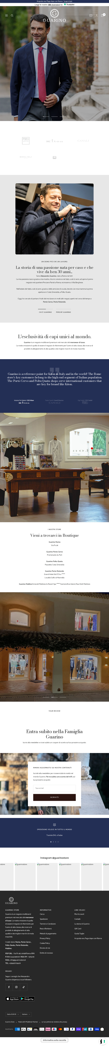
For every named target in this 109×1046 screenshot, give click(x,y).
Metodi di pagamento (48, 933)
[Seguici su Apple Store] (12, 1006)
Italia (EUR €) (11, 1014)
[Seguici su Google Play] (27, 1006)
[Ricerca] (12, 15)
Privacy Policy (45, 938)
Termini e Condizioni (48, 924)
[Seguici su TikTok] (23, 987)
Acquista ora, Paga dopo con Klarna (88, 938)
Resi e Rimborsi (46, 928)
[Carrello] (102, 15)
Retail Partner (33, 1022)
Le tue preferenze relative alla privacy (54, 1022)
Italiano (24, 1014)
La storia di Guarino (81, 924)
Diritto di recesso (46, 953)
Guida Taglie (79, 933)
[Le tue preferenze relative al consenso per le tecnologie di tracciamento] (104, 1041)
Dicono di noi (45, 948)
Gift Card (77, 928)
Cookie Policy (45, 943)
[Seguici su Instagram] (16, 987)
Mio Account (79, 914)
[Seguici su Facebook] (9, 987)
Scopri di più (68, 1)
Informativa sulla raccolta (54, 1040)
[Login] (96, 15)
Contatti (77, 919)
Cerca (42, 914)
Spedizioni (44, 919)
